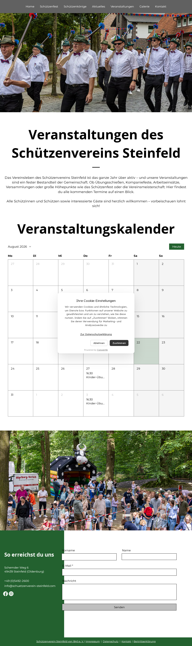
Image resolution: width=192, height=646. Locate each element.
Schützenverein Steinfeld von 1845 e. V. (60, 641)
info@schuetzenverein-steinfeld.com (30, 586)
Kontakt (126, 641)
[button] (20, 272)
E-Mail (66, 565)
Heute (176, 246)
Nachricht (69, 580)
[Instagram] (11, 593)
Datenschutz (110, 641)
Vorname (68, 550)
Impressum (93, 641)
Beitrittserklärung (145, 641)
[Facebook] (5, 593)
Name (126, 550)
